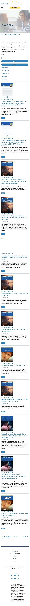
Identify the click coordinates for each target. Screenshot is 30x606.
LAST (7, 538)
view (3, 118)
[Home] (11, 2)
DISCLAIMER (15, 560)
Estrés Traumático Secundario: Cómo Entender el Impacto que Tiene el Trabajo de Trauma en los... (14, 435)
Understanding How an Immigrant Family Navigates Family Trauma (14, 400)
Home (2, 34)
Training (14, 34)
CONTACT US (15, 551)
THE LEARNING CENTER (15, 564)
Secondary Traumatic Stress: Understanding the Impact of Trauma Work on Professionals (13, 476)
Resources (8, 34)
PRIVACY (15, 558)
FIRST (3, 536)
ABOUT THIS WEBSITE (15, 553)
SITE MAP (15, 556)
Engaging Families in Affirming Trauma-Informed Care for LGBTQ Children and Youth (14, 257)
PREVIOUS (8, 536)
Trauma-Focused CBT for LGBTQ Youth (14, 365)
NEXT (3, 538)
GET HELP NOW (15, 7)
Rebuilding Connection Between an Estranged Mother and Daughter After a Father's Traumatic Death (14, 181)
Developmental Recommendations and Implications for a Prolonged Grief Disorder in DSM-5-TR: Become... (14, 103)
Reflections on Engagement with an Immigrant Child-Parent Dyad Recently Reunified (14, 217)
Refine (3, 55)
